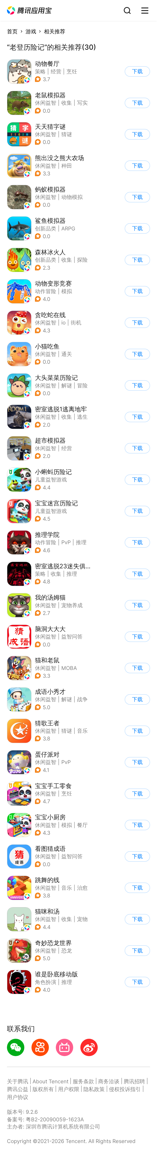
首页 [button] (12, 31)
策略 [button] (40, 71)
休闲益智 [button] (45, 103)
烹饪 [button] (71, 71)
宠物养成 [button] (72, 605)
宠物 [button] (82, 919)
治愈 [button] (82, 888)
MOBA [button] (69, 668)
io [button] (63, 322)
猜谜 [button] (66, 134)
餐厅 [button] (82, 825)
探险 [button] (82, 260)
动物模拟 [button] (72, 197)
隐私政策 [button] (94, 1089)
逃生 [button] (82, 417)
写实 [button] (82, 103)
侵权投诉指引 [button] (125, 1089)
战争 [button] (82, 699)
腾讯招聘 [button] (134, 1081)
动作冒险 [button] (45, 291)
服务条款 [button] (83, 1081)
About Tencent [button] (50, 1081)
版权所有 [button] (43, 1089)
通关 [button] (66, 354)
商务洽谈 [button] (108, 1081)
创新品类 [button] (45, 228)
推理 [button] (81, 542)
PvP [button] (66, 542)
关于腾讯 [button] (17, 1081)
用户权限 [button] (68, 1089)
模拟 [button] (66, 291)
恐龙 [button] (66, 950)
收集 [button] (66, 103)
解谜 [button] (66, 385)
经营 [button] (56, 71)
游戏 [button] (31, 31)
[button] (29, 10)
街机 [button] (76, 322)
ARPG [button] (68, 228)
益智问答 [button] (72, 636)
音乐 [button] (82, 731)
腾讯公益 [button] (17, 1089)
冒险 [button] (82, 385)
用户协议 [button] (17, 1097)
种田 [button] (66, 166)
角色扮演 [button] (45, 982)
